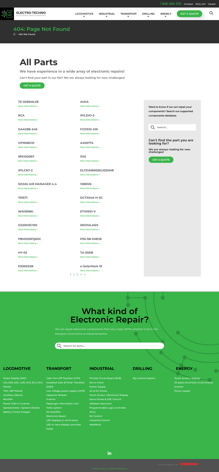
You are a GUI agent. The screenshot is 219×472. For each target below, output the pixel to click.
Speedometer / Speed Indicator (21, 407)
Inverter (51, 399)
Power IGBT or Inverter (16, 403)
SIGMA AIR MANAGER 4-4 (37, 184)
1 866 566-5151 (170, 4)
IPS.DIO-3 (87, 115)
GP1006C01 (26, 143)
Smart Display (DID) (14, 378)
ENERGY (184, 368)
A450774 (86, 143)
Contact (188, 4)
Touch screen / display (187, 378)
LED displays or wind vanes (62, 420)
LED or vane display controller (63, 424)
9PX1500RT (26, 156)
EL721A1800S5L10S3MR (97, 170)
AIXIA (84, 102)
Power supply (182, 390)
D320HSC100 (27, 225)
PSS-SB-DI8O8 (91, 239)
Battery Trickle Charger (16, 411)
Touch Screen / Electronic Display (108, 395)
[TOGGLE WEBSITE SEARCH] (211, 14)
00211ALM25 (89, 225)
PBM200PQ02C (29, 239)
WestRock (95, 424)
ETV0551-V (88, 211)
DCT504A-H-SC (91, 197)
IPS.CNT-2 (25, 170)
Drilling (142, 368)
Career (212, 4)
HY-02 (22, 252)
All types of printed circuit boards (193, 382)
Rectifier (8, 399)
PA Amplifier (53, 411)
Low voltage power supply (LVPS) (65, 390)
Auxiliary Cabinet (13, 395)
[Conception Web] (189, 464)
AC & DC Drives (98, 390)
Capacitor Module (56, 395)
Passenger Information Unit (62, 403)
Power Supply (97, 386)
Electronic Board (56, 416)
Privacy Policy (99, 468)
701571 (23, 197)
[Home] (14, 34)
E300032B (25, 266)
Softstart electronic (100, 403)
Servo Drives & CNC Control (105, 399)
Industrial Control (99, 420)
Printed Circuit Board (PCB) (105, 378)
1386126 (85, 184)
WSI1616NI (25, 211)
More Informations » (28, 106)
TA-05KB (86, 252)
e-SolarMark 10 (91, 266)
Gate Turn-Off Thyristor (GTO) (63, 378)
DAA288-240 (27, 129)
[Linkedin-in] (109, 453)
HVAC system (54, 407)
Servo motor (96, 382)
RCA (21, 115)
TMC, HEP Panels (12, 390)
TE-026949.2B (28, 102)
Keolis (49, 428)
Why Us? (200, 4)
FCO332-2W (89, 129)
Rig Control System (144, 378)
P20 (83, 156)
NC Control (95, 416)
